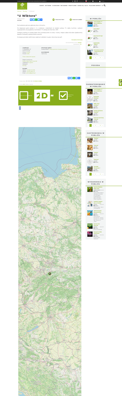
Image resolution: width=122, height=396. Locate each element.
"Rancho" (96, 149)
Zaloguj (102, 1)
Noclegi (24, 65)
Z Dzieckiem (56, 5)
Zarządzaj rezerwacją (76, 39)
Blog (86, 5)
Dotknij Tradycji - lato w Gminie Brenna (98, 192)
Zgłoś (79, 42)
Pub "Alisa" (97, 28)
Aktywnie (48, 5)
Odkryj (41, 5)
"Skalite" (96, 127)
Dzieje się (81, 5)
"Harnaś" (96, 134)
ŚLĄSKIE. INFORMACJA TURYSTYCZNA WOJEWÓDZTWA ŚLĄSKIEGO (31, 1)
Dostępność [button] (81, 1)
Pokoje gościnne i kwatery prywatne (58, 49)
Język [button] (89, 1)
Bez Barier (64, 5)
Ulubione (96, 1)
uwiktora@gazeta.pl (31, 73)
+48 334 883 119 (31, 71)
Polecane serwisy (95, 5)
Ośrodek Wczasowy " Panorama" (97, 157)
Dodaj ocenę (38, 81)
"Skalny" (96, 141)
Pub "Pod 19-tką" (98, 36)
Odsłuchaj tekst (59, 19)
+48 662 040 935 (31, 70)
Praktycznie (72, 5)
